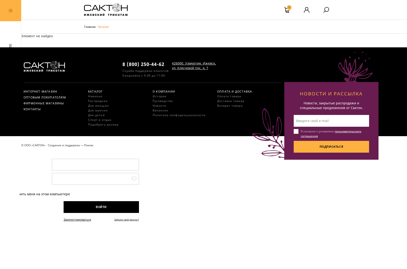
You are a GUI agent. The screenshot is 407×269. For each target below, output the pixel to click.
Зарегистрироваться (77, 219)
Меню (10, 10)
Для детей (96, 115)
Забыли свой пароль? (126, 219)
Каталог (95, 92)
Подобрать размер (103, 124)
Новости (159, 106)
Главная (90, 27)
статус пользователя (306, 10)
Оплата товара (229, 96)
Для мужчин (98, 110)
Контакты (32, 109)
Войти (101, 207)
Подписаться (331, 147)
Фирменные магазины (44, 103)
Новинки (95, 96)
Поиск (326, 10)
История (159, 96)
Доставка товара (230, 101)
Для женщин (98, 106)
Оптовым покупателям (45, 97)
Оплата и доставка (234, 92)
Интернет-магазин (40, 92)
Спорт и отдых (100, 120)
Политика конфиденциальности (179, 115)
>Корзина (289, 8)
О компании (164, 92)
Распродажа (98, 101)
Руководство (163, 101)
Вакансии (161, 110)
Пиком (88, 145)
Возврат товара (230, 106)
